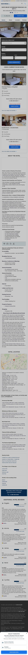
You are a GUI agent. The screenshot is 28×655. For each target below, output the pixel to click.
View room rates (14, 652)
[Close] (26, 633)
